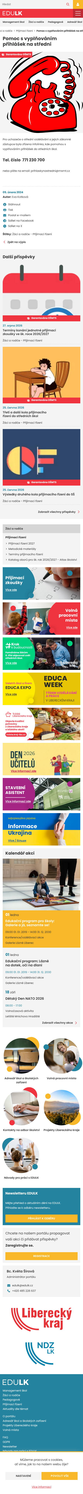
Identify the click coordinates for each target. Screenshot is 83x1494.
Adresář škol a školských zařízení (24, 1421)
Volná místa (11, 1430)
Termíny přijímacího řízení (25, 554)
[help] (41, 92)
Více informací (41, 1487)
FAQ (5, 1437)
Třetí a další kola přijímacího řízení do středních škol (25, 414)
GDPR (6, 1442)
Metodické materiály (22, 549)
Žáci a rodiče (36, 22)
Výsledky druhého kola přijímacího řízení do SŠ (39, 494)
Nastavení (23, 1476)
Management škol (14, 22)
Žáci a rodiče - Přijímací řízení (32, 234)
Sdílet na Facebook (21, 221)
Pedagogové (55, 22)
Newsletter (10, 1446)
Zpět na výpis (17, 242)
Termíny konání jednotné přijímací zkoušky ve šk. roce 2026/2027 (29, 332)
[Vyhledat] (68, 4)
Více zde (11, 590)
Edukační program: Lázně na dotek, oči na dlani (27, 963)
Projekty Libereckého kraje (20, 1425)
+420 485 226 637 (24, 1291)
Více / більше (17, 840)
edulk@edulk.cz (22, 1285)
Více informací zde (23, 771)
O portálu (9, 1416)
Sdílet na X (15, 226)
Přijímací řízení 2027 (21, 543)
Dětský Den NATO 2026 (24, 998)
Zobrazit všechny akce (57, 1023)
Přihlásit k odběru (41, 1218)
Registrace (41, 1256)
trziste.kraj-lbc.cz (16, 734)
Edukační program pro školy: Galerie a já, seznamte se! (30, 923)
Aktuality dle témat (15, 1409)
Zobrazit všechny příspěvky (56, 512)
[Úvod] (12, 13)
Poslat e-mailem (19, 215)
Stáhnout (14, 204)
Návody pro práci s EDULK (20, 1451)
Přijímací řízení (12, 1404)
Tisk (10, 210)
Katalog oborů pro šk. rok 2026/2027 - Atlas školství (42, 560)
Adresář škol (74, 22)
